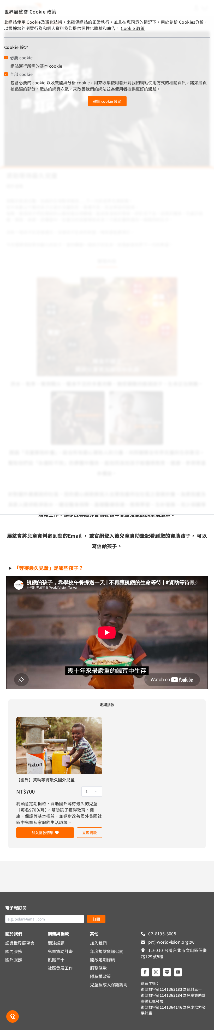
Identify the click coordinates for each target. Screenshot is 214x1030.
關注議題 (56, 943)
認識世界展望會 (19, 943)
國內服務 (13, 951)
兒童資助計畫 (60, 951)
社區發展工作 (60, 968)
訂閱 (96, 919)
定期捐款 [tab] (107, 704)
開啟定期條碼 (102, 959)
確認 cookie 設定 (107, 101)
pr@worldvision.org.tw (171, 942)
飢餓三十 (56, 959)
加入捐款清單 (43, 832)
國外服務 (13, 959)
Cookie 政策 (133, 28)
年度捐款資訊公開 (106, 951)
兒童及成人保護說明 (109, 984)
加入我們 (98, 943)
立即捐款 (89, 832)
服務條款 (98, 968)
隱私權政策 (100, 976)
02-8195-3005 (161, 933)
